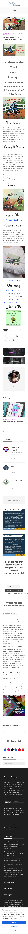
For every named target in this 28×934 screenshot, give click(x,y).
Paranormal (13, 351)
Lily (4, 42)
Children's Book (8, 33)
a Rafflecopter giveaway (10, 302)
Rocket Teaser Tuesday (14, 361)
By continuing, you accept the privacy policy (14, 593)
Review (5, 34)
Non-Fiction (19, 33)
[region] (14, 920)
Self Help (15, 419)
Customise (14, 926)
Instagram (17, 280)
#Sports (6, 331)
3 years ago (7, 42)
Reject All (14, 930)
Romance (11, 352)
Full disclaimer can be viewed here (12, 841)
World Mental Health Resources (14, 604)
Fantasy (11, 349)
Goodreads (18, 220)
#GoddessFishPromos (14, 329)
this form (22, 691)
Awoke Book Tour (12, 354)
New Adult (18, 349)
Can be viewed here (8, 888)
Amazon (9, 220)
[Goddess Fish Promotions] (14, 318)
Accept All (14, 922)
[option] (14, 414)
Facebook (10, 280)
